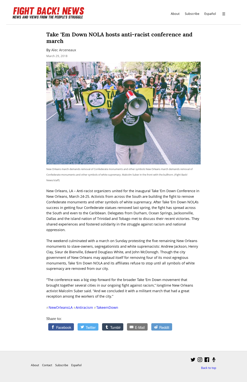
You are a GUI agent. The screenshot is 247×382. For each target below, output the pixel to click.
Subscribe (192, 13)
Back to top (208, 368)
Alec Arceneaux (63, 50)
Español (210, 13)
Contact (47, 365)
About (175, 13)
